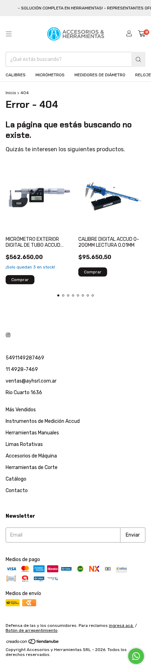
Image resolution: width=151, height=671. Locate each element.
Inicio (11, 92)
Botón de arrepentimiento (32, 630)
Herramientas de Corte (32, 467)
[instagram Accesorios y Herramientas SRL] (8, 335)
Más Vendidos (21, 410)
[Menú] (9, 34)
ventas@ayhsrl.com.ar (31, 381)
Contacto (17, 491)
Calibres (16, 74)
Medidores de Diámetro (99, 74)
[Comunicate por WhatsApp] (136, 656)
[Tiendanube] (33, 643)
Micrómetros (50, 74)
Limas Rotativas (24, 444)
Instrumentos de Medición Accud (43, 421)
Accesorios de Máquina (31, 456)
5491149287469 (25, 358)
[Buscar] (138, 59)
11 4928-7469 (22, 369)
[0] (141, 34)
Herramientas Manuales (32, 433)
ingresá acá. (121, 625)
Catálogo (16, 479)
